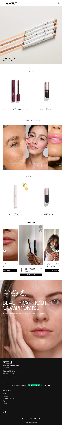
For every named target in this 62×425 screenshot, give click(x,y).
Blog (4, 401)
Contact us (5, 396)
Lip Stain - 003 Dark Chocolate (46, 215)
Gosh (15, 108)
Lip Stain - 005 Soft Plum (46, 109)
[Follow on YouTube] (35, 419)
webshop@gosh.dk (11, 376)
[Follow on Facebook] (22, 419)
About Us (5, 393)
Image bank (5, 403)
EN (5, 412)
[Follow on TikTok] (39, 419)
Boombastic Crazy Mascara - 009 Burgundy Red (15, 109)
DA (3, 412)
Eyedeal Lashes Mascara (15, 215)
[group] (31, 35)
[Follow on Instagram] (27, 419)
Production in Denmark (8, 398)
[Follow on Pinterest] (31, 419)
